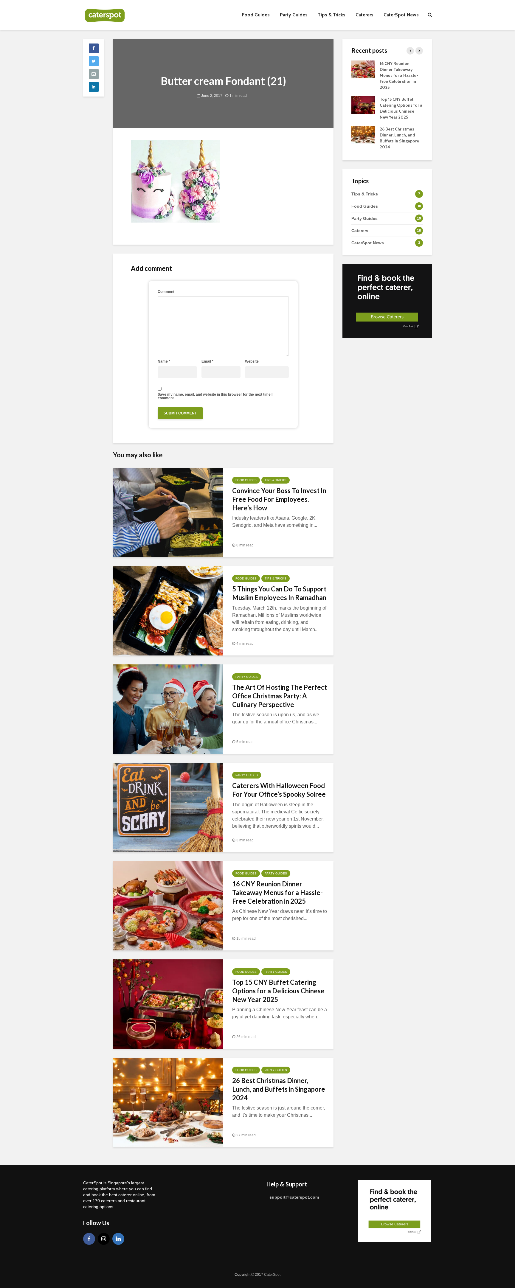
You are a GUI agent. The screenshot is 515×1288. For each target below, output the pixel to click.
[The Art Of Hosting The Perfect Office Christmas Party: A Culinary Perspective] (168, 708)
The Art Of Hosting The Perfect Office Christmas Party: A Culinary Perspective (279, 696)
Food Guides (256, 15)
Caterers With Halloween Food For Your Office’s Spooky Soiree (279, 789)
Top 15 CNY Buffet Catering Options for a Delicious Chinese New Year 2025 (278, 990)
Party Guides (294, 15)
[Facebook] (89, 1239)
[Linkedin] (118, 1239)
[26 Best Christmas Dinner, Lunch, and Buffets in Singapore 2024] (168, 1101)
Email (207, 361)
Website (252, 361)
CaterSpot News (401, 15)
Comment (166, 291)
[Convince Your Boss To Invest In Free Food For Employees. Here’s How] (168, 512)
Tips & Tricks (331, 15)
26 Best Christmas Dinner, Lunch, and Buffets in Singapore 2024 (278, 1089)
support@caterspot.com (294, 1197)
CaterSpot (272, 1275)
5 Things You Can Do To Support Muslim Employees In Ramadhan (279, 593)
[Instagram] (104, 1239)
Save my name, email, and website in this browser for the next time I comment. (215, 396)
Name (164, 361)
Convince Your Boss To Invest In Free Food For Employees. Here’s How (279, 499)
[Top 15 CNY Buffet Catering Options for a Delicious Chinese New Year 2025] (168, 1003)
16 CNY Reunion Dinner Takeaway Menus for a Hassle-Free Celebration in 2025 (277, 892)
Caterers (364, 15)
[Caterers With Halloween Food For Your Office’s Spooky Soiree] (168, 807)
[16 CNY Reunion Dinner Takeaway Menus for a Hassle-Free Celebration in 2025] (168, 905)
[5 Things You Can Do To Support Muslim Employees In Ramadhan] (168, 610)
